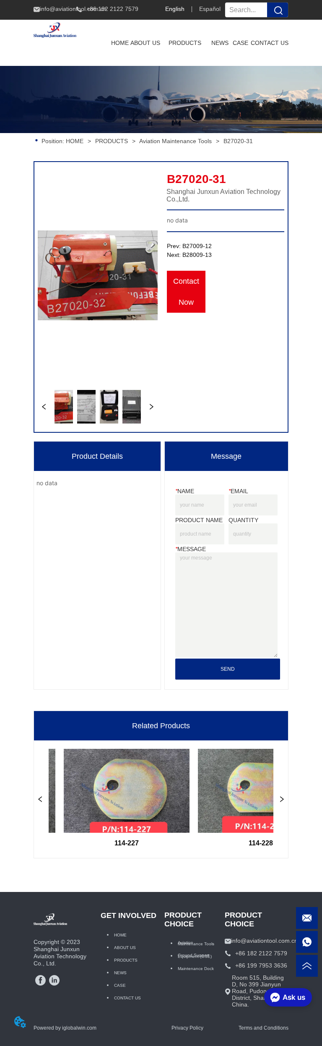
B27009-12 (197, 246)
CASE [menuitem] (240, 42)
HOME (74, 141)
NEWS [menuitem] (220, 42)
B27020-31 (238, 141)
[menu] (199, 43)
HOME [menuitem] (120, 42)
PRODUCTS (111, 141)
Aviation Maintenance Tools (175, 141)
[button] (185, 42)
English (174, 8)
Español (210, 8)
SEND (228, 669)
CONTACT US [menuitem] (269, 42)
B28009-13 (197, 254)
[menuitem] (185, 43)
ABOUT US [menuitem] (145, 42)
